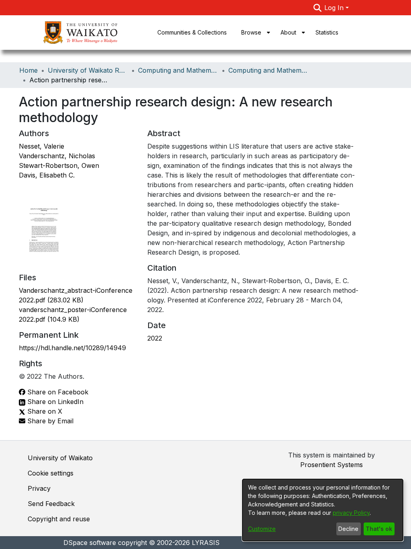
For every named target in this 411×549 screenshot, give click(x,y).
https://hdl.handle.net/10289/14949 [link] (72, 348)
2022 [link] (154, 338)
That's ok (379, 528)
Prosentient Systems (331, 465)
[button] (317, 7)
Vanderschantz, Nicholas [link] (57, 156)
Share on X (43, 411)
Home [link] (28, 70)
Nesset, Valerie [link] (41, 146)
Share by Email (49, 421)
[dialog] (322, 510)
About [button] (288, 32)
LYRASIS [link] (206, 543)
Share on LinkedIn (54, 402)
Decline (348, 528)
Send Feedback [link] (51, 504)
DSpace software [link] (89, 543)
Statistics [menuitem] (326, 32)
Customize (262, 528)
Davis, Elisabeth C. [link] (47, 175)
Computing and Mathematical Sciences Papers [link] (268, 70)
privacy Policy (351, 512)
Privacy (39, 488)
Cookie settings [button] (50, 473)
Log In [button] (335, 8)
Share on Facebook (56, 392)
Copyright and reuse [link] (59, 519)
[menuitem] (253, 32)
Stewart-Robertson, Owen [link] (59, 165)
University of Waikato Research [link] (88, 70)
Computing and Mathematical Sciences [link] (178, 70)
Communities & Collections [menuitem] (192, 32)
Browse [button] (251, 32)
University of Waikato (60, 458)
